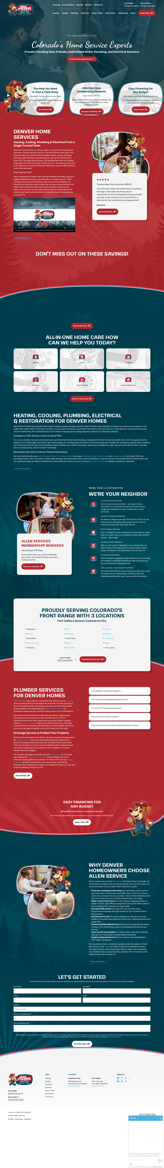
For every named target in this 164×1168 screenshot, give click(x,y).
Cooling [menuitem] (65, 13)
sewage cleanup (118, 456)
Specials (79, 5)
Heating (48, 1078)
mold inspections (89, 456)
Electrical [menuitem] (85, 13)
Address (16, 1005)
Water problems (20, 701)
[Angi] (126, 1081)
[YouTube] (118, 1081)
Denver (68, 643)
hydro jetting (56, 754)
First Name (17, 987)
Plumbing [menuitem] (74, 13)
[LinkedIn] (122, 1081)
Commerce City (33, 643)
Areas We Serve (68, 5)
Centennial (109, 638)
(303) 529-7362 (148, 6)
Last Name (86, 987)
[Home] (20, 9)
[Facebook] (126, 1078)
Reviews (88, 5)
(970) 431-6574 (131, 6)
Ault (67, 629)
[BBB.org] (122, 1078)
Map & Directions (74, 1086)
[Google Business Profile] (118, 1078)
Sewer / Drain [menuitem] (97, 13)
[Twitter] (130, 1078)
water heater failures (54, 709)
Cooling (47, 1081)
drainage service (23, 740)
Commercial (49, 1094)
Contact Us (98, 5)
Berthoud (70, 634)
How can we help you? (21, 1023)
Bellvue (30, 634)
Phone (16, 996)
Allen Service (117, 881)
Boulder (108, 634)
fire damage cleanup (65, 456)
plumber (70, 701)
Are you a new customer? (22, 1014)
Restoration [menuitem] (110, 13)
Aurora (107, 629)
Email (85, 996)
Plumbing (48, 1084)
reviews (107, 947)
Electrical (48, 1087)
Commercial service (97, 461)
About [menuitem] (133, 13)
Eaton (107, 643)
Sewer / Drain (50, 1091)
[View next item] (86, 317)
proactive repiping (29, 723)
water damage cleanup (47, 456)
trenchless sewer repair (37, 757)
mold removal (102, 456)
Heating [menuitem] (56, 13)
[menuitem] (10, 1119)
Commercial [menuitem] (123, 13)
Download (32, 299)
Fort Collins (70, 648)
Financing (56, 5)
